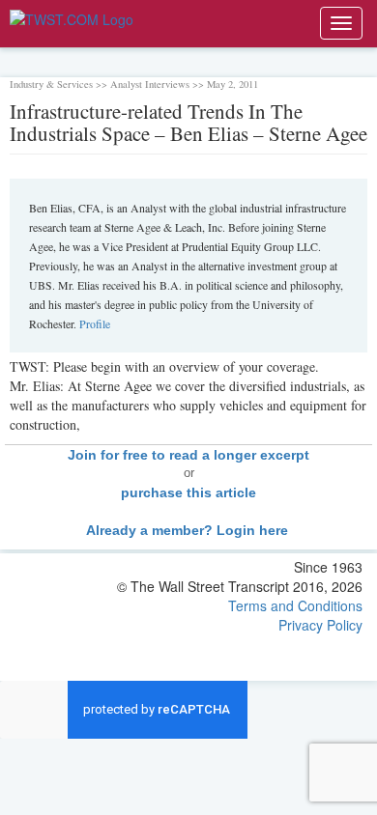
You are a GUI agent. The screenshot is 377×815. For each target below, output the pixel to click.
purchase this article (188, 492)
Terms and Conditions (295, 605)
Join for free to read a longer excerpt (188, 455)
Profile (94, 323)
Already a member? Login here (189, 530)
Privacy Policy (320, 624)
